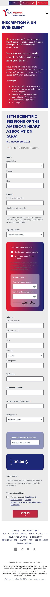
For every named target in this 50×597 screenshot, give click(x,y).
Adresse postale (13, 321)
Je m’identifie (14, 3)
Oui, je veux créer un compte (26, 252)
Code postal (11, 360)
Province (9, 350)
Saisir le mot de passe (22, 282)
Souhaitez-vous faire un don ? (23, 437)
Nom (8, 181)
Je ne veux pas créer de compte (24, 257)
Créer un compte (29, 3)
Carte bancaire (12, 476)
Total (11, 462)
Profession (11, 415)
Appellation (11, 161)
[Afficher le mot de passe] (34, 286)
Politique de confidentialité (14, 579)
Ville (8, 341)
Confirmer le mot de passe (23, 292)
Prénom (9, 171)
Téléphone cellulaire (14, 388)
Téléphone (11, 374)
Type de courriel (12, 230)
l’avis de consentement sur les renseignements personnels (26, 502)
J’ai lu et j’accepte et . (26, 501)
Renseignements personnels (35, 579)
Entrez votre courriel (14, 198)
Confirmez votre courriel (16, 208)
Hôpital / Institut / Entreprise (18, 401)
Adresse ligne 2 (12, 331)
